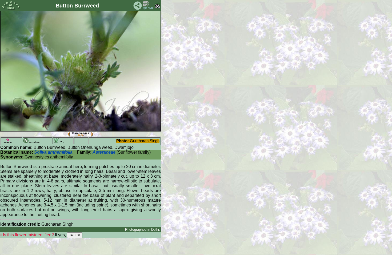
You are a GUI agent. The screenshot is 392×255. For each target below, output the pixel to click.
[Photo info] (157, 7)
